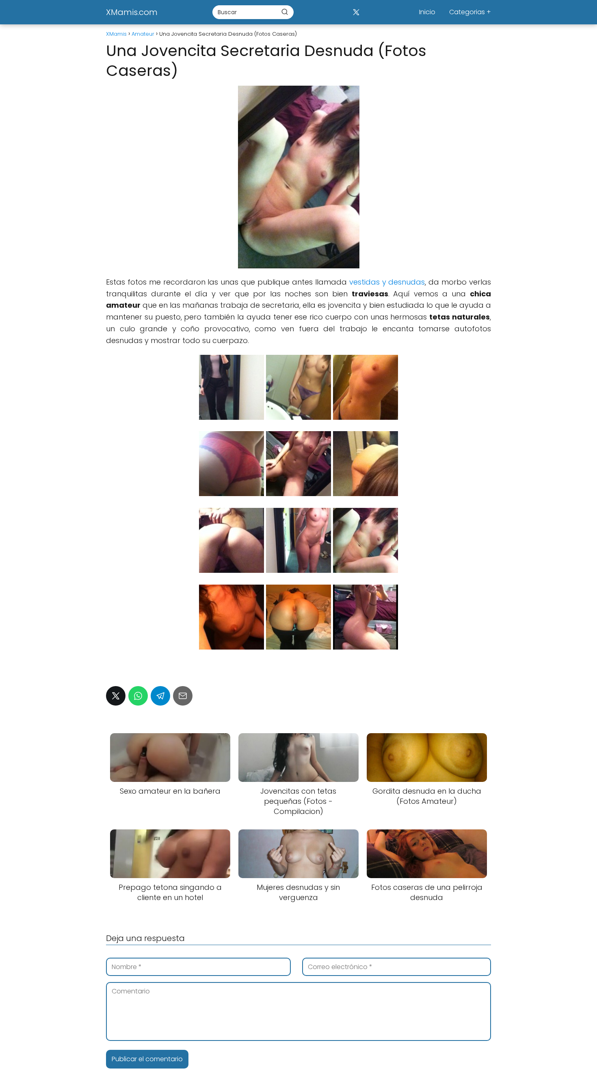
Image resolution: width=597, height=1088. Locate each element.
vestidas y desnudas (387, 282)
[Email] (183, 696)
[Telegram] (160, 696)
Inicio (427, 12)
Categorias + (470, 12)
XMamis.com (132, 12)
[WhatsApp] (138, 696)
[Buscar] (284, 11)
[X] (356, 12)
